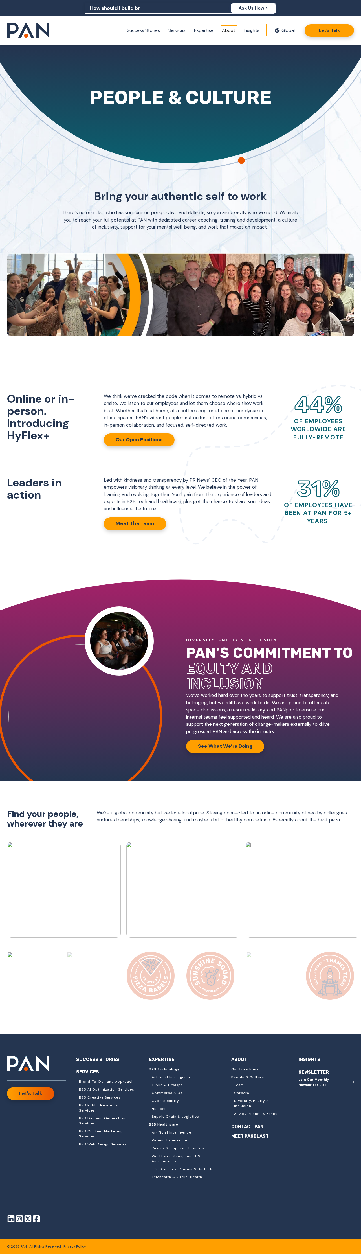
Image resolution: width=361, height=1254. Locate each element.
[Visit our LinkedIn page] (11, 1220)
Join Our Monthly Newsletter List (313, 1082)
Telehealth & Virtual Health (177, 1177)
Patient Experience (169, 1140)
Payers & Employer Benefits (178, 1148)
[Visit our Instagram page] (19, 1220)
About (228, 30)
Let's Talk (30, 1093)
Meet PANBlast (250, 1136)
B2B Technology (164, 1069)
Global (288, 30)
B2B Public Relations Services (98, 1108)
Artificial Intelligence (171, 1077)
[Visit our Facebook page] (36, 1220)
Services (177, 30)
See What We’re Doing (225, 746)
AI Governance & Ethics (256, 1114)
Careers (241, 1093)
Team (239, 1085)
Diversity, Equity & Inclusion (251, 1103)
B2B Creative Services (100, 1097)
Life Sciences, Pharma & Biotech (182, 1169)
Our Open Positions (139, 439)
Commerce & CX (167, 1093)
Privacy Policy (74, 1246)
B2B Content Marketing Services (101, 1134)
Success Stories (143, 30)
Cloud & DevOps (167, 1085)
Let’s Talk (329, 30)
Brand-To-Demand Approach (106, 1081)
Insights (251, 30)
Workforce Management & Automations (176, 1158)
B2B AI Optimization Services (106, 1089)
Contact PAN (247, 1126)
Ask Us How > (253, 8)
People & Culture (247, 1077)
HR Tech (159, 1108)
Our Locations (245, 1069)
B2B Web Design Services (103, 1144)
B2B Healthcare (163, 1124)
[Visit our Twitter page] (28, 1220)
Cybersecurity (165, 1101)
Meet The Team (135, 523)
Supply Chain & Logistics (175, 1116)
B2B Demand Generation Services (102, 1121)
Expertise (203, 30)
